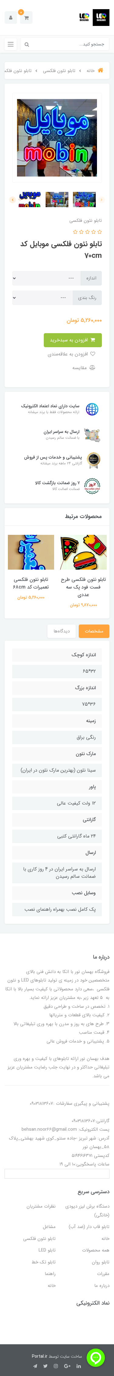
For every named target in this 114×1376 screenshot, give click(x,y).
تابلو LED (47, 1250)
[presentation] (101, 199)
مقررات (103, 1273)
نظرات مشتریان (41, 1206)
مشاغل (49, 1226)
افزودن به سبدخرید (69, 340)
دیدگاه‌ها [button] (62, 631)
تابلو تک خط (44, 1262)
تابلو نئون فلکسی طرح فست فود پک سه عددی (83, 587)
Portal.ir (39, 1356)
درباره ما (101, 1285)
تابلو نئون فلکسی (39, 1238)
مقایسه (80, 368)
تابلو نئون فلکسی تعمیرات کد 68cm (31, 583)
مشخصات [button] (94, 631)
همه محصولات (95, 1250)
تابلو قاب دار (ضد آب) (89, 1226)
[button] (26, 17)
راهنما (50, 1273)
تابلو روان (100, 1262)
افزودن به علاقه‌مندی (68, 354)
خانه (105, 1238)
